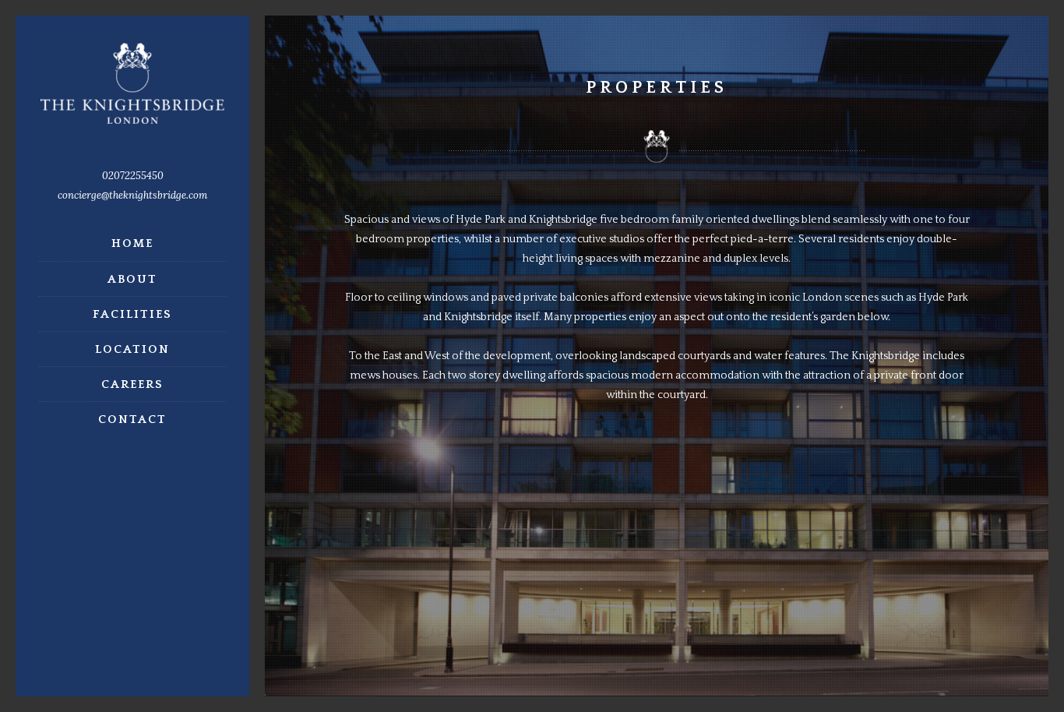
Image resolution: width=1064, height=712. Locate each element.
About (132, 279)
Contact (132, 419)
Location (132, 349)
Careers (132, 384)
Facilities (132, 314)
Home (132, 243)
